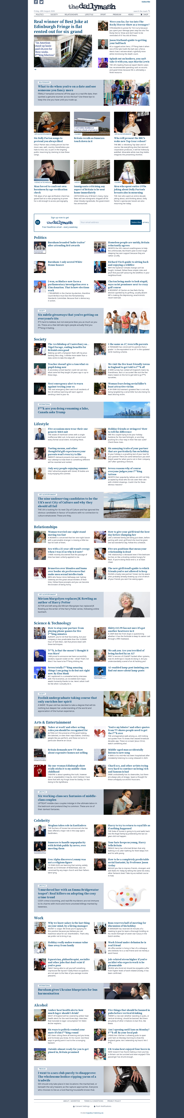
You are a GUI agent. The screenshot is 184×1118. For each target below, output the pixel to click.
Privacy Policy (114, 1101)
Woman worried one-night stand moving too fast (67, 533)
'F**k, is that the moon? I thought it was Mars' (68, 652)
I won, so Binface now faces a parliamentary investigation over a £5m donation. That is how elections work (68, 286)
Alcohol (41, 1005)
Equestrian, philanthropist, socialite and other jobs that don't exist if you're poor (69, 962)
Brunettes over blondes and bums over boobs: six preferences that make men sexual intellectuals (67, 571)
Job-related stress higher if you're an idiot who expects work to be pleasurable (127, 962)
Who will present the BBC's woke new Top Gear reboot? (130, 140)
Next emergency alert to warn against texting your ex (65, 385)
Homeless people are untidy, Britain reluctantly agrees (128, 244)
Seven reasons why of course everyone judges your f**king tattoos (125, 471)
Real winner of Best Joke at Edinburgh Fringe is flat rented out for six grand (61, 26)
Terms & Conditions (93, 1101)
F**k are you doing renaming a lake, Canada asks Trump (63, 410)
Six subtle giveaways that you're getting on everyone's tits (68, 316)
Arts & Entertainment (42, 134)
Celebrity (78, 134)
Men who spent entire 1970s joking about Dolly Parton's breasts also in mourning (130, 189)
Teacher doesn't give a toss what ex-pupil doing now (68, 366)
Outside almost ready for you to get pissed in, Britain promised (68, 1051)
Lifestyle (89, 14)
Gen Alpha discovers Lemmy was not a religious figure (67, 861)
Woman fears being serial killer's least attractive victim (127, 385)
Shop (145, 14)
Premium (117, 14)
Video (130, 14)
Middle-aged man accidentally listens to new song (125, 751)
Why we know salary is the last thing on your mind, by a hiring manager (69, 924)
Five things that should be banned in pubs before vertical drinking (129, 1012)
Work (38, 918)
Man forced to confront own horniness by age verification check (50, 189)
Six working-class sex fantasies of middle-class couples (67, 798)
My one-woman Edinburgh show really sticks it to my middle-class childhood (67, 768)
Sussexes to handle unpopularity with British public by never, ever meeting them (67, 845)
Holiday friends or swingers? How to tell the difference (127, 430)
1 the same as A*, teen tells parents (128, 344)
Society (54, 14)
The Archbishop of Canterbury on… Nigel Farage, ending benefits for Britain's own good (68, 347)
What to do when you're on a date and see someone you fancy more (67, 88)
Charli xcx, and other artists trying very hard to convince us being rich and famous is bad (128, 768)
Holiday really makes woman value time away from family (68, 944)
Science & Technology (43, 182)
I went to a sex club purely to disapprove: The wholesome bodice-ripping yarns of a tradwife (67, 1076)
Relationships (71, 14)
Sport (103, 14)
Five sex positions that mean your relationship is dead (127, 550)
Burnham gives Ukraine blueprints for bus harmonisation (67, 991)
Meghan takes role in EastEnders (67, 825)
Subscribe (136, 222)
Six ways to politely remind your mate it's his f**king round (66, 1031)
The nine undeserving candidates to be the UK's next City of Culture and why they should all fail (68, 502)
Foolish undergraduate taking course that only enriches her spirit (67, 700)
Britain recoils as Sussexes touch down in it (89, 140)
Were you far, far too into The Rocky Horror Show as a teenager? (130, 23)
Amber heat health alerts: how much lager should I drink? (65, 1012)
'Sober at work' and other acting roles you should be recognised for (68, 729)
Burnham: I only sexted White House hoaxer (65, 264)
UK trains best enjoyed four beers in (129, 1049)
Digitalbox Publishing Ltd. (95, 1113)
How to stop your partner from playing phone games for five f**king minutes (66, 631)
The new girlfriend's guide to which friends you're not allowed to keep (128, 570)
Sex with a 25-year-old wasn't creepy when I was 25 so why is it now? (69, 550)
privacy (146, 222)
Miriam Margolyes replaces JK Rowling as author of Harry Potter (67, 600)
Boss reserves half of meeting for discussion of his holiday (127, 924)
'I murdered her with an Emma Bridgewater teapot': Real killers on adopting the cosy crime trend (68, 893)
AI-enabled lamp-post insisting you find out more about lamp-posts (128, 669)
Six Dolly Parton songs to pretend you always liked (48, 140)
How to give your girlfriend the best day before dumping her (129, 533)
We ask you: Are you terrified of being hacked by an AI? (126, 652)
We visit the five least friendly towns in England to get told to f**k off (129, 366)
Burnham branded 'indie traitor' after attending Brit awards (66, 244)
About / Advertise (71, 1101)
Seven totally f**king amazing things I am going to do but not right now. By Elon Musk (69, 670)
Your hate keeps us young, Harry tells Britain (127, 844)
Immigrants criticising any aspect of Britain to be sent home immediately (89, 189)
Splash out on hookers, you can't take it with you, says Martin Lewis (129, 60)
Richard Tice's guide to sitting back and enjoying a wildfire (128, 264)
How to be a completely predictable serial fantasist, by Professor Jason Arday (128, 862)
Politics (40, 14)
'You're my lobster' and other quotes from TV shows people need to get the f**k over (128, 730)
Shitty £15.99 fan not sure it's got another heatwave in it (126, 630)
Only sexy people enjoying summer (68, 468)
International (44, 404)
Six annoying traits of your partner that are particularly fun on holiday (128, 450)
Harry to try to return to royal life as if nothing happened (129, 827)
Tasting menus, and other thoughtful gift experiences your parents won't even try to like (67, 451)
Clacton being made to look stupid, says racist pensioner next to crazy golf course (128, 284)
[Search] (149, 11)
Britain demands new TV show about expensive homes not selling (68, 751)
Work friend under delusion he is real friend (127, 944)
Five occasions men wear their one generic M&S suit (68, 430)
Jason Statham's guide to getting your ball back (128, 42)
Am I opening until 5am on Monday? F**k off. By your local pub (128, 1031)
